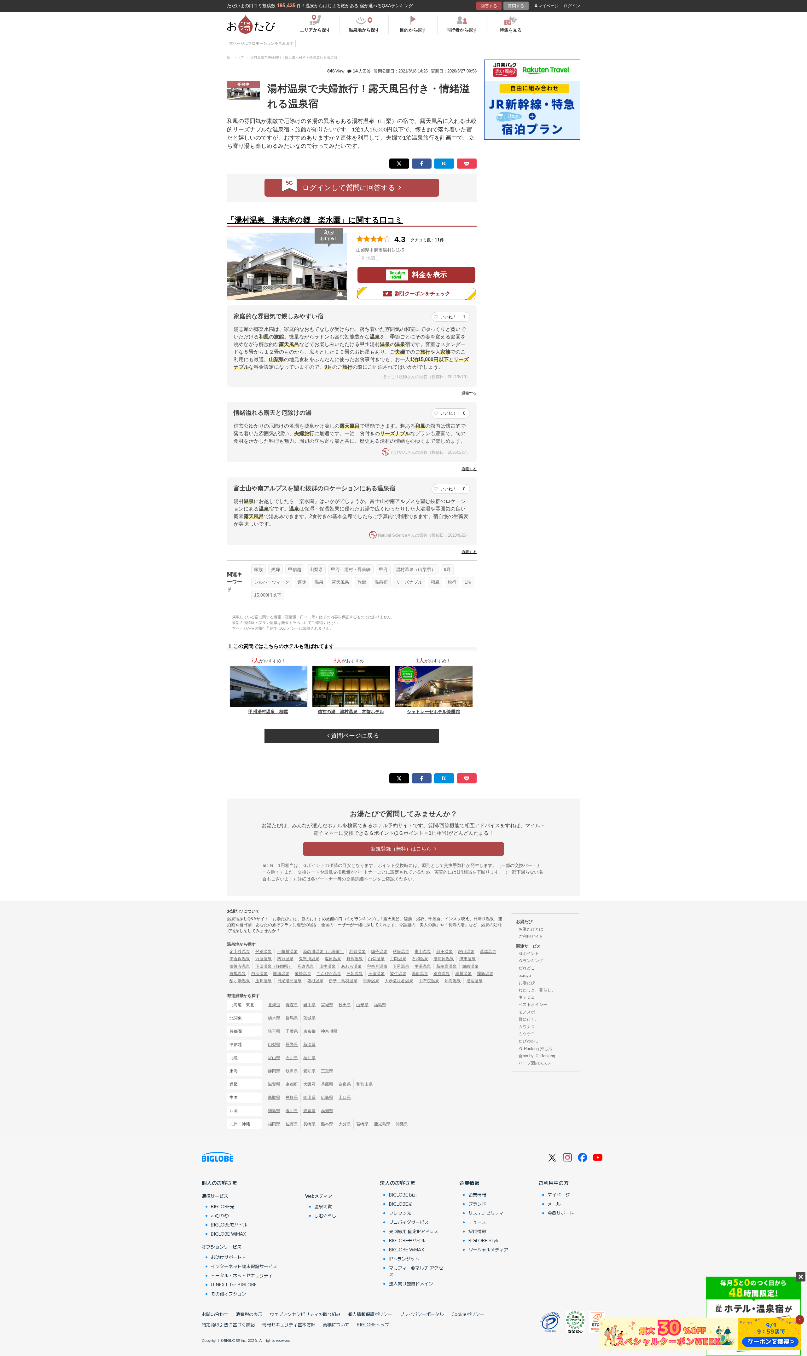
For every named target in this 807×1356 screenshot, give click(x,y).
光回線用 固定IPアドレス (413, 1231)
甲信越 (294, 569)
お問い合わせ (215, 1314)
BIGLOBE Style (484, 1240)
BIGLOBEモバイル (229, 1224)
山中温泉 (327, 966)
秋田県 (345, 1004)
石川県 (292, 1057)
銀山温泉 (466, 951)
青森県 (292, 1004)
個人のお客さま (219, 1182)
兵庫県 (327, 1084)
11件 (439, 239)
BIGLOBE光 (222, 1206)
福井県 (309, 1057)
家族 (258, 569)
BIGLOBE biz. (403, 1195)
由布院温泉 (429, 980)
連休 (302, 582)
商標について (336, 1324)
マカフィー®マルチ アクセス (416, 1271)
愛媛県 (309, 1110)
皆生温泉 (398, 973)
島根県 (292, 1097)
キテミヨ (527, 997)
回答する (489, 5)
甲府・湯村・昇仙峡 (351, 569)
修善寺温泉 (239, 966)
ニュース (477, 1222)
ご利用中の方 (553, 1182)
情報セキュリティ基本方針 (288, 1324)
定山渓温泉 (239, 951)
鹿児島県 (382, 1124)
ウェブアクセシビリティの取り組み (305, 1314)
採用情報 (477, 1231)
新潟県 (309, 1044)
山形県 (362, 1004)
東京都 (309, 1031)
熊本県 (327, 1124)
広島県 (327, 1097)
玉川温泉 (263, 980)
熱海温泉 (452, 980)
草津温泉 (488, 951)
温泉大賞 (323, 1206)
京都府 (292, 1084)
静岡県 (274, 1071)
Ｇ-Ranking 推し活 (535, 1048)
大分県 (345, 1124)
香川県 (292, 1110)
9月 (447, 569)
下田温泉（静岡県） (273, 966)
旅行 (452, 582)
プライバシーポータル (422, 1314)
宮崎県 (362, 1124)
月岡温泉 (398, 958)
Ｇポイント (529, 953)
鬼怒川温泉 (309, 958)
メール (554, 1204)
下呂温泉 (401, 966)
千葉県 (292, 1031)
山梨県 (316, 569)
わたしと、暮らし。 (537, 990)
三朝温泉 (354, 973)
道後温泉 (303, 973)
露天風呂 (340, 582)
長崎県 (309, 1124)
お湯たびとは (531, 929)
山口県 (345, 1097)
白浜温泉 (259, 973)
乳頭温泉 (357, 951)
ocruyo (525, 975)
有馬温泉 (237, 973)
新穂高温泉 (446, 966)
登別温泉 (263, 951)
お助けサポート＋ (228, 1257)
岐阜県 (292, 1071)
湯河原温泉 (443, 958)
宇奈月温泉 (377, 966)
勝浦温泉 (281, 973)
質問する (516, 5)
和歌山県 (364, 1084)
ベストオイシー (533, 1004)
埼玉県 (274, 1031)
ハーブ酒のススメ (535, 1063)
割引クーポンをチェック (422, 293)
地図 (370, 258)
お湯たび (527, 982)
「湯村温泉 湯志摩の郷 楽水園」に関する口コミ (315, 220)
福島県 (380, 1004)
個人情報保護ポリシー (370, 1314)
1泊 (468, 582)
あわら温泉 (351, 966)
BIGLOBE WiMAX (228, 1234)
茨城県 (309, 1018)
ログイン (572, 5)
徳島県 (274, 1110)
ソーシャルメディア (488, 1249)
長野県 (292, 1044)
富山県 (274, 1057)
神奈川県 (329, 1031)
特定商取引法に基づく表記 (228, 1324)
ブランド (477, 1204)
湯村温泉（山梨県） (416, 569)
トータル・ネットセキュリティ (242, 1275)
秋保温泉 (401, 951)
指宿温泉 (474, 980)
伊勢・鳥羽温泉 (343, 980)
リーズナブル (409, 582)
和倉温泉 (306, 966)
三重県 (327, 1071)
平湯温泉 (423, 966)
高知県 (327, 1110)
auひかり (220, 1215)
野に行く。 (529, 1019)
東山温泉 (423, 951)
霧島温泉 (485, 973)
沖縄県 (402, 1124)
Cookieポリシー (467, 1314)
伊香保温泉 (239, 958)
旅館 (361, 582)
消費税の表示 (249, 1314)
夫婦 (275, 569)
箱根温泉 (315, 980)
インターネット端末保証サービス (244, 1266)
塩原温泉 (333, 958)
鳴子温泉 (379, 951)
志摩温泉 (371, 980)
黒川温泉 (463, 973)
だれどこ (527, 968)
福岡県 (274, 1124)
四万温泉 (285, 958)
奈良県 (345, 1084)
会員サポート (561, 1213)
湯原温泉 (420, 973)
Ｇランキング (531, 960)
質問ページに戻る (354, 735)
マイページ (548, 5)
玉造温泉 (376, 973)
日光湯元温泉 (289, 980)
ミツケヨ (527, 1033)
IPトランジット (404, 1258)
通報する (469, 393)
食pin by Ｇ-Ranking (537, 1055)
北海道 (274, 1004)
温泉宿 (381, 582)
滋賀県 (274, 1084)
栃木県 (274, 1018)
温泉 (319, 582)
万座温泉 (263, 958)
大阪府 (309, 1084)
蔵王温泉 (444, 951)
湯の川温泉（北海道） (323, 951)
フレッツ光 (400, 1213)
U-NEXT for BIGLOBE (234, 1284)
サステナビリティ (486, 1213)
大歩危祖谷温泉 (399, 980)
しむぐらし (325, 1215)
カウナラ (527, 1026)
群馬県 (292, 1018)
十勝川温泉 (287, 951)
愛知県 (309, 1071)
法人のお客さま (397, 1182)
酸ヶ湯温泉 (239, 980)
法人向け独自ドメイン (411, 1283)
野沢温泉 (354, 958)
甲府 (383, 569)
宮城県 (327, 1004)
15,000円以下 (267, 594)
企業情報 (469, 1182)
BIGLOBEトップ (373, 1324)
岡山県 (309, 1097)
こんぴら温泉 (328, 973)
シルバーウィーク (271, 582)
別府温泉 (441, 973)
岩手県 (309, 1004)
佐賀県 (292, 1124)
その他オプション (228, 1293)
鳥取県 (274, 1097)
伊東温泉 (467, 958)
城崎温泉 (470, 966)
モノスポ (527, 1012)
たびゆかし (529, 1041)
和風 (435, 582)
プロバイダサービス (409, 1222)
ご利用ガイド (531, 936)
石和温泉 (420, 958)
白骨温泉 (376, 958)
